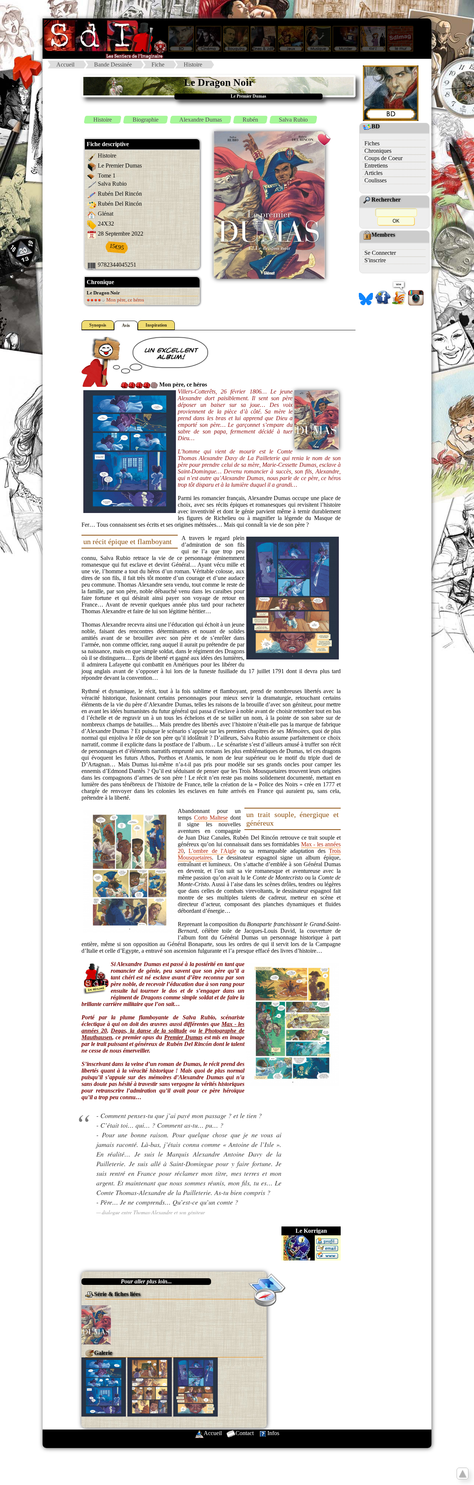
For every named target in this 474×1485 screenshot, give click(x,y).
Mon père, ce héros (124, 300)
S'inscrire (375, 260)
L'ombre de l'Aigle (212, 851)
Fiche (157, 64)
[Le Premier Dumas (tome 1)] (96, 1324)
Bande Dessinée (113, 64)
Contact (245, 1433)
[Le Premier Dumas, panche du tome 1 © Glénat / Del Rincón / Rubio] (103, 1386)
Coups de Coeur (383, 158)
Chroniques (377, 151)
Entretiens (376, 165)
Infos (273, 1433)
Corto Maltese (211, 817)
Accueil (65, 64)
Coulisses (375, 180)
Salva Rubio (293, 120)
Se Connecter (380, 253)
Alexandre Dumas (200, 120)
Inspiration (156, 325)
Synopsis (97, 325)
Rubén (250, 120)
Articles (373, 173)
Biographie (145, 120)
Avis (126, 325)
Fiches (372, 143)
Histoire (193, 64)
